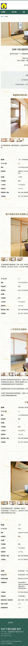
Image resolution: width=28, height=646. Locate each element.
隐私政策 (10, 622)
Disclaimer (3, 643)
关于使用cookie (10, 643)
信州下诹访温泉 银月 (11, 629)
